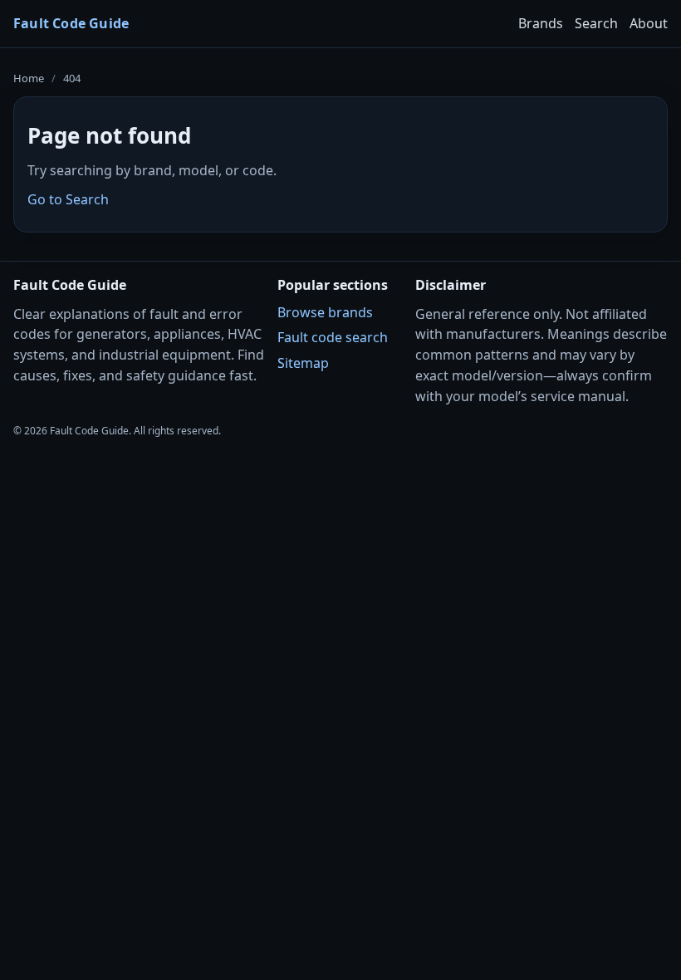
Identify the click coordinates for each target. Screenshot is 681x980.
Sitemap (303, 363)
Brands (540, 23)
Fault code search (332, 337)
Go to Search (68, 199)
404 (72, 78)
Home (28, 78)
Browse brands (325, 312)
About (649, 23)
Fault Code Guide (71, 23)
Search (596, 23)
